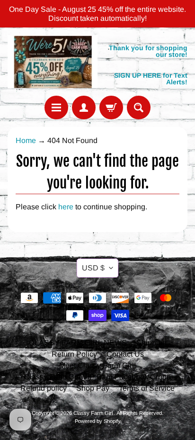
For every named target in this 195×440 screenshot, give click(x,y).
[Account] (84, 107)
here (65, 207)
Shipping (151, 343)
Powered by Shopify (98, 421)
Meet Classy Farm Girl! (97, 365)
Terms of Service (147, 388)
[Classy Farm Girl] (53, 61)
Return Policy (74, 354)
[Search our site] (139, 107)
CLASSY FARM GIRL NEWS (78, 343)
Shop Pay (92, 388)
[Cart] (111, 107)
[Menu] (56, 107)
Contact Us (125, 354)
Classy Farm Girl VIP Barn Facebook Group (97, 377)
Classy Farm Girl (93, 413)
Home (26, 140)
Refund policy (43, 388)
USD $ (93, 268)
